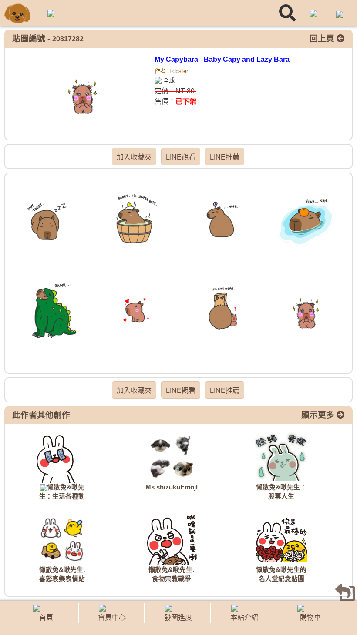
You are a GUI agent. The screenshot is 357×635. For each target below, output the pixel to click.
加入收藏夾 (134, 157)
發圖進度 (178, 617)
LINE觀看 (180, 157)
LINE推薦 (224, 157)
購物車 (310, 617)
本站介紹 (244, 617)
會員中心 (112, 617)
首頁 (46, 617)
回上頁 (323, 38)
